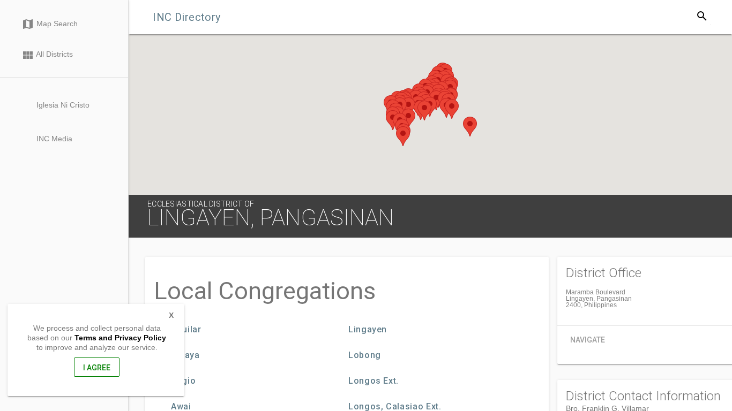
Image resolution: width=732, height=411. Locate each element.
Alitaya (185, 355)
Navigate (587, 340)
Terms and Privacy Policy (120, 337)
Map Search (49, 24)
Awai (181, 406)
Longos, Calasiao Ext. (394, 406)
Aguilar (186, 329)
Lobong (364, 355)
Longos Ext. (373, 381)
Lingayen (367, 329)
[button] (408, 107)
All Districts (47, 55)
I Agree (96, 367)
